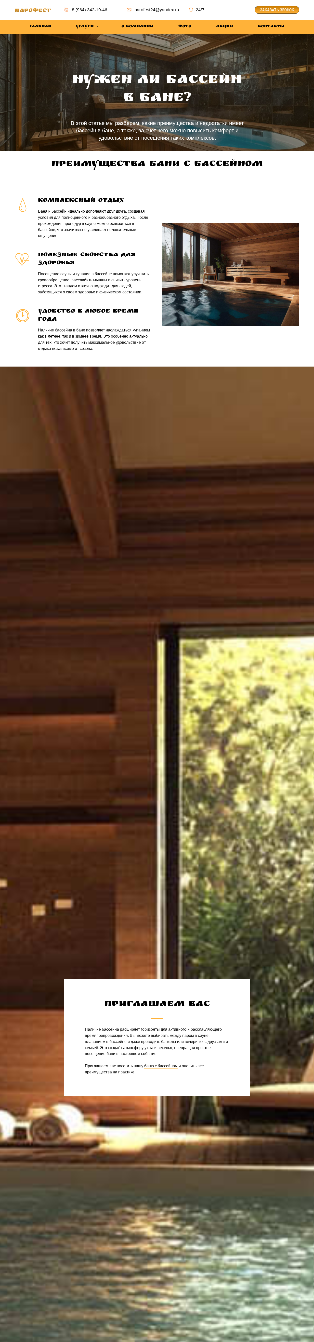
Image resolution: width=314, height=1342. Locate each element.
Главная (40, 26)
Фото (184, 26)
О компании (137, 26)
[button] (277, 10)
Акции (224, 26)
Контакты (271, 26)
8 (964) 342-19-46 (89, 9)
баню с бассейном (161, 1066)
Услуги (85, 26)
